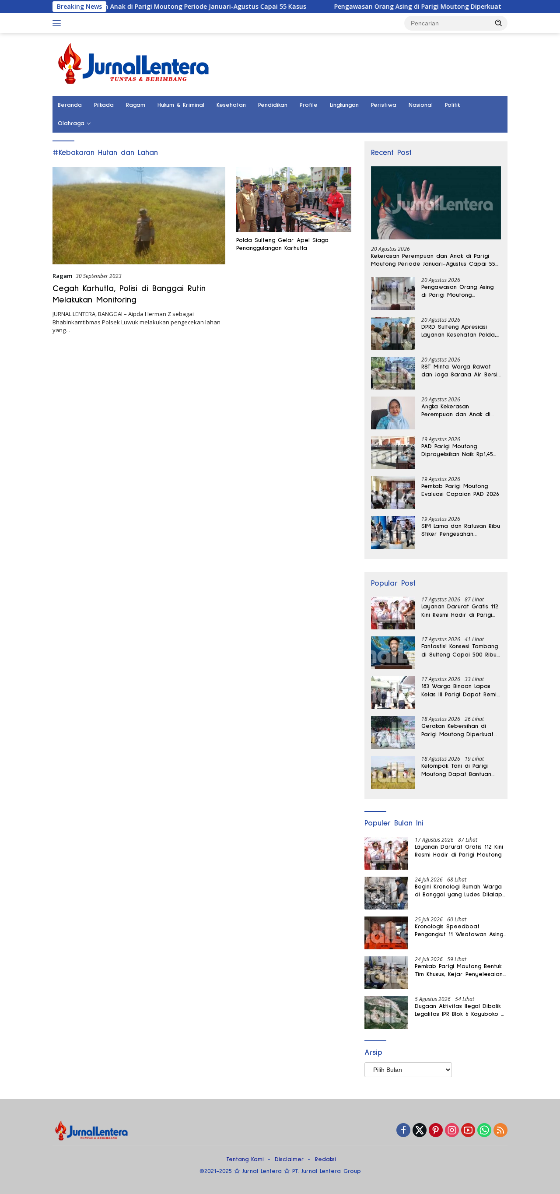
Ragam (135, 105)
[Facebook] (403, 1130)
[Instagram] (452, 1130)
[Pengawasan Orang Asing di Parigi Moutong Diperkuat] (393, 293)
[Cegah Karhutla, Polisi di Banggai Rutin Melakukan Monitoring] (138, 215)
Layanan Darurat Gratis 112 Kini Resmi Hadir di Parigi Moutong (459, 611)
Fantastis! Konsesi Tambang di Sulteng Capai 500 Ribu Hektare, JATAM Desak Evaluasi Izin (459, 650)
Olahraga (71, 123)
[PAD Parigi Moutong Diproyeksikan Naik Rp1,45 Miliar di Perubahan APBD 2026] (393, 452)
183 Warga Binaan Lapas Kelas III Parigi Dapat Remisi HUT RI (460, 690)
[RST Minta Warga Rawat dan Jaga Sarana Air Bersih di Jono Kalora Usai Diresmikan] (393, 373)
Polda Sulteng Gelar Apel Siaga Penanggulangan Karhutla (282, 244)
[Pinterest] (436, 1130)
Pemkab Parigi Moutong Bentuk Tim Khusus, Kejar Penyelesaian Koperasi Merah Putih (459, 970)
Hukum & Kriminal (181, 105)
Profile (309, 105)
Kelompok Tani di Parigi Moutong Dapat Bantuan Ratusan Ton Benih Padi (456, 770)
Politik (452, 105)
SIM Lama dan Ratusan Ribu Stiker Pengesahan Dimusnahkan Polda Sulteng (460, 530)
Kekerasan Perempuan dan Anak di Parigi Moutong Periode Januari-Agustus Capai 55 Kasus (433, 260)
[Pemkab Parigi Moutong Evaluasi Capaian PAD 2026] (393, 492)
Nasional (421, 105)
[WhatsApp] (484, 1130)
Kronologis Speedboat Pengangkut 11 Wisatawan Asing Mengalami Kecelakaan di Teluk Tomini (459, 931)
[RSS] (501, 1130)
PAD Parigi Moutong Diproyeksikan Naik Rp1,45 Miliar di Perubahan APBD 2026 (457, 450)
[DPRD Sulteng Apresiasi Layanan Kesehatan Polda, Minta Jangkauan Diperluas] (393, 333)
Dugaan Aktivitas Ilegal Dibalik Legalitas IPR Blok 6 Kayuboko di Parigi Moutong (460, 1010)
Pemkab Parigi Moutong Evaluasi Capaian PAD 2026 (460, 490)
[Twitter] (420, 1130)
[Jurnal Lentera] (134, 64)
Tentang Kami (245, 1159)
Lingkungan (344, 105)
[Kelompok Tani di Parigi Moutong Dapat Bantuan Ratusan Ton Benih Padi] (393, 772)
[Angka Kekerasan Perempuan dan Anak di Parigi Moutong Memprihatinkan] (393, 413)
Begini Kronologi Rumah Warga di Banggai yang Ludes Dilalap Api (458, 891)
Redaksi (325, 1159)
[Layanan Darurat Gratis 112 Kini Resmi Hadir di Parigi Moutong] (393, 613)
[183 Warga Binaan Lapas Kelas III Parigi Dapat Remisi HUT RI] (393, 692)
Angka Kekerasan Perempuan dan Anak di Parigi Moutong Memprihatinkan (455, 411)
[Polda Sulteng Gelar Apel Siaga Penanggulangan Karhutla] (293, 199)
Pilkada (104, 105)
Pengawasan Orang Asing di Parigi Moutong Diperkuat (387, 7)
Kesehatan (231, 105)
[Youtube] (468, 1130)
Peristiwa (383, 105)
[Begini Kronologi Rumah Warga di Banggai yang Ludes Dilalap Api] (386, 893)
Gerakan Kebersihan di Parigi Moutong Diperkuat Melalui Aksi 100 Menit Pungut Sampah (457, 730)
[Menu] (58, 23)
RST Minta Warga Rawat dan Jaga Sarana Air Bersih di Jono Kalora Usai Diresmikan (460, 371)
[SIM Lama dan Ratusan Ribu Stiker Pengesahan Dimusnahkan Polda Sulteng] (393, 532)
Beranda (70, 105)
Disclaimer (289, 1159)
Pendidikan (272, 105)
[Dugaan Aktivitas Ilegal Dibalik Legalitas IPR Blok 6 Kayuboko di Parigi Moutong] (386, 1012)
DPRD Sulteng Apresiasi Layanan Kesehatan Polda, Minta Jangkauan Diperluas (459, 331)
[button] (499, 23)
